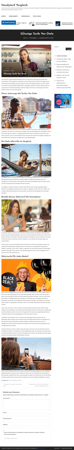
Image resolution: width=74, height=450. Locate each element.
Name (5, 412)
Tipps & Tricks (37, 16)
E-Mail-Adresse (7, 418)
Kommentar (6, 398)
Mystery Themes (41, 448)
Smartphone (15, 380)
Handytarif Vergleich (14, 5)
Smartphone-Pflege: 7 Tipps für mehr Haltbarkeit (64, 60)
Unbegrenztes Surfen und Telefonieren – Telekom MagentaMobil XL (39, 385)
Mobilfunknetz (13, 16)
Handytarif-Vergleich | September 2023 (12, 385)
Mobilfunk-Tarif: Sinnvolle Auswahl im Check (63, 76)
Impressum (57, 448)
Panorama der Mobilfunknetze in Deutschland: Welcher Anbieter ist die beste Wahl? (64, 84)
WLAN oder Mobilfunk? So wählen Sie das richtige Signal (40, 23)
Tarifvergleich (25, 16)
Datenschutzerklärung (66, 448)
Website (5, 424)
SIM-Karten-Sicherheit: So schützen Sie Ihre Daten (63, 71)
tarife (20, 380)
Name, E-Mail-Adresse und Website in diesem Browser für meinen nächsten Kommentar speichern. (24, 433)
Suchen (56, 46)
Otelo (9, 380)
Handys (3, 16)
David (12, 70)
